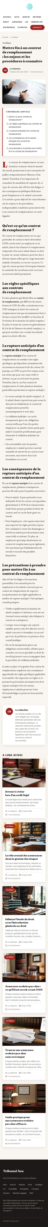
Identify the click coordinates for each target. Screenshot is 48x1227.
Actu (17, 17)
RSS (31, 1193)
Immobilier (37, 22)
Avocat (26, 17)
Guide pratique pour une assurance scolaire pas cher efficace (19, 1120)
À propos (22, 27)
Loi (26, 22)
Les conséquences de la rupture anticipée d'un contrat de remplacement (22, 141)
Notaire (37, 17)
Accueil (7, 17)
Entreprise (9, 27)
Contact (37, 27)
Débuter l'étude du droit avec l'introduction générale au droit (19, 922)
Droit (6, 22)
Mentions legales (20, 1193)
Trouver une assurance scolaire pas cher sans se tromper (19, 1053)
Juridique (17, 22)
